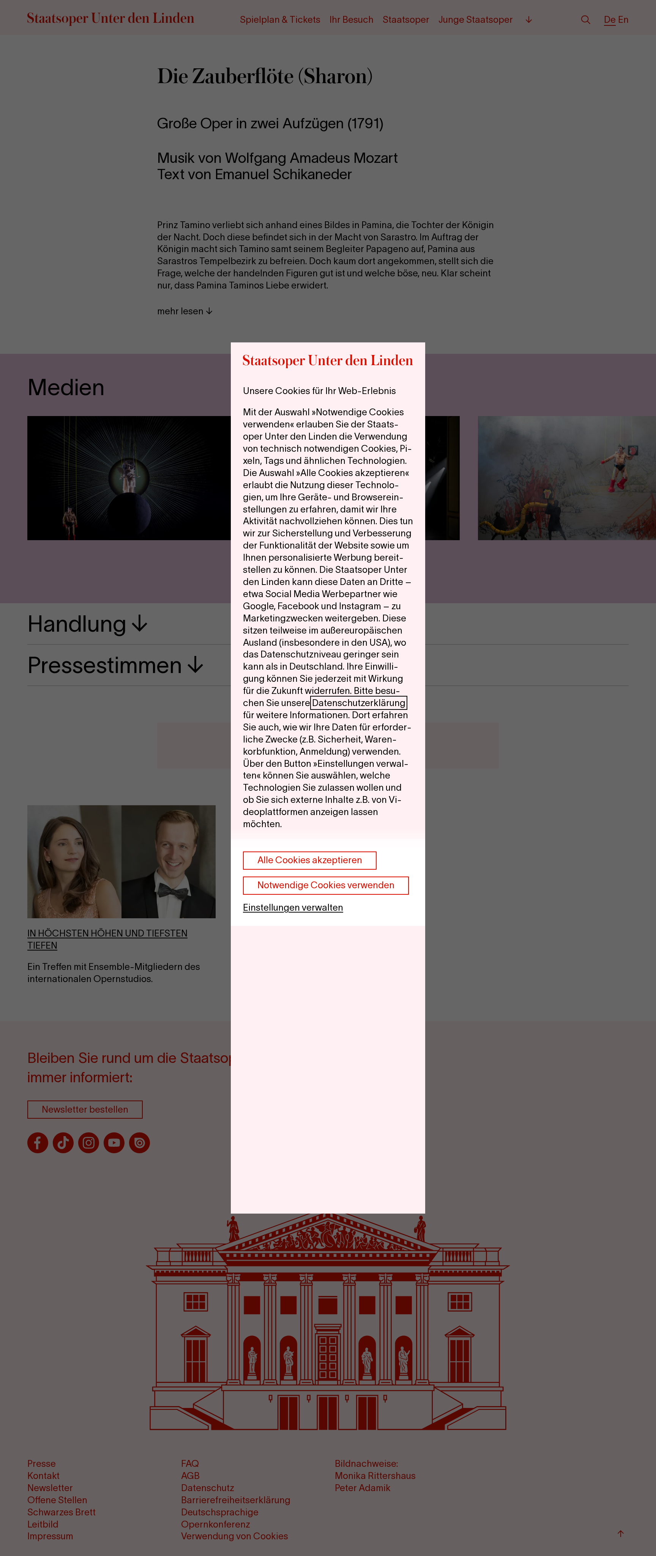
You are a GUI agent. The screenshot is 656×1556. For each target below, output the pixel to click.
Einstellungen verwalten (293, 907)
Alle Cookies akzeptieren (309, 860)
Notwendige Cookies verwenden (325, 885)
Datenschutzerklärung (358, 703)
